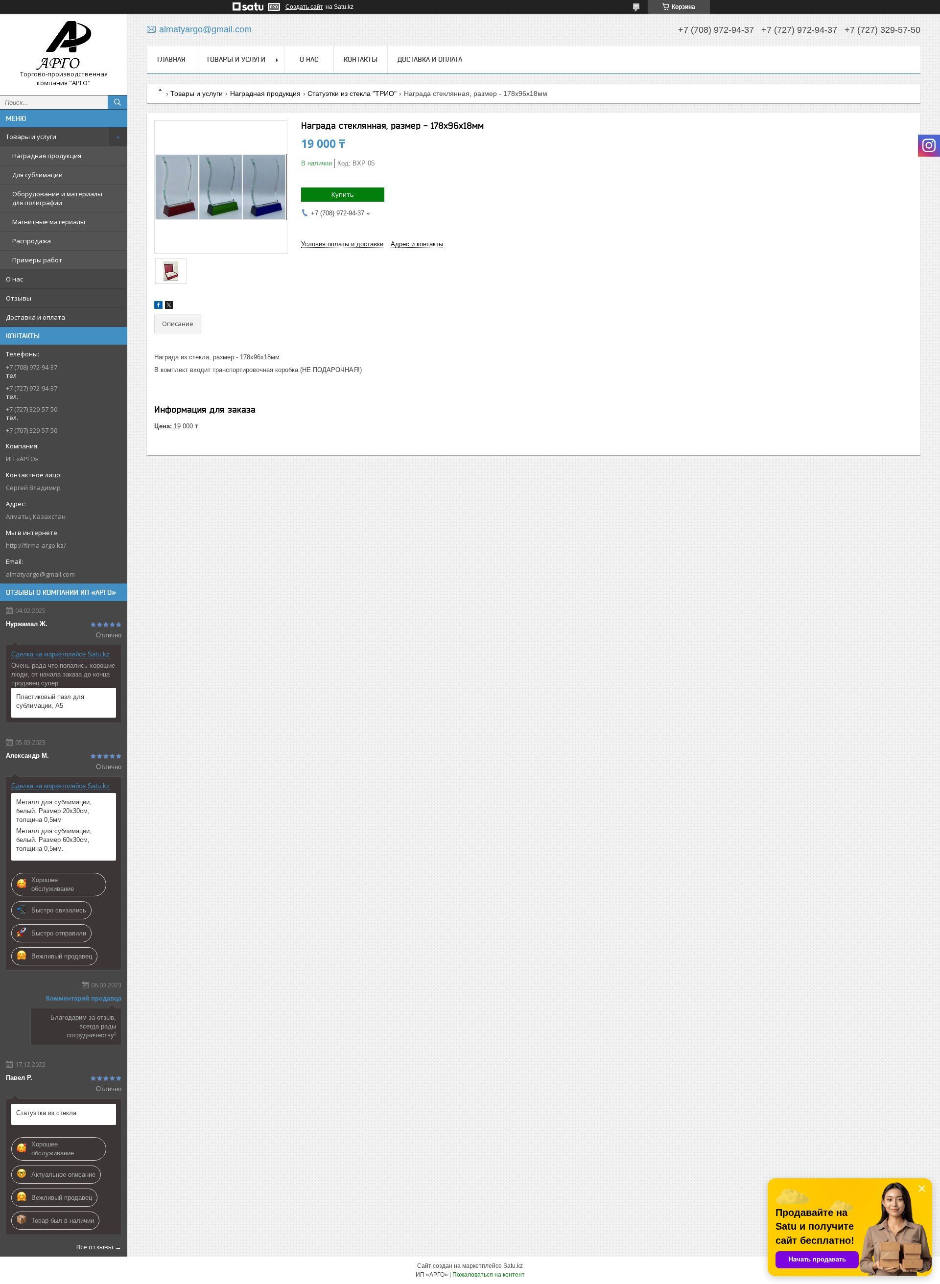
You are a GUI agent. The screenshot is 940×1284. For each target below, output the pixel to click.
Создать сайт (304, 6)
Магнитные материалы (48, 221)
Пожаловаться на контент (488, 1274)
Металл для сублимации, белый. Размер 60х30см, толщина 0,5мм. (54, 839)
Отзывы (18, 298)
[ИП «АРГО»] (63, 45)
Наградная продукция (46, 155)
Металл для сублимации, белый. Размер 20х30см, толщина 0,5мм (54, 810)
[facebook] (158, 306)
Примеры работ (37, 260)
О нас (14, 279)
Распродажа (31, 240)
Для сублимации (37, 174)
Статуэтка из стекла (46, 1113)
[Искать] (117, 102)
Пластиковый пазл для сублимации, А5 (50, 701)
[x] (169, 306)
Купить (342, 194)
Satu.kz (513, 1265)
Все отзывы (94, 1246)
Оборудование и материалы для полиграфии (57, 198)
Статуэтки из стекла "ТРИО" (352, 93)
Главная (171, 59)
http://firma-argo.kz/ (36, 545)
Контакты (360, 59)
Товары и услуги (31, 136)
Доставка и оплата (35, 317)
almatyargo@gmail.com (40, 574)
